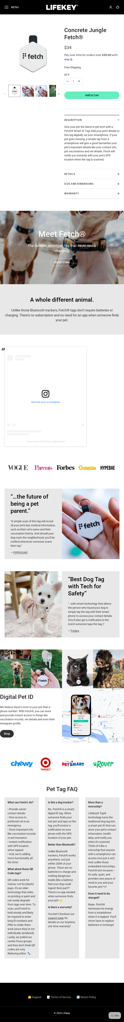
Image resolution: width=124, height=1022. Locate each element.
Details (69, 174)
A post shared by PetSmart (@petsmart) (45, 441)
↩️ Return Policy (86, 997)
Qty (67, 74)
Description (73, 120)
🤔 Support (34, 997)
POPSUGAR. (20, 552)
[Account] (110, 7)
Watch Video (62, 262)
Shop (7, 733)
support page (56, 918)
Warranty (71, 193)
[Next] (59, 94)
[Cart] (117, 7)
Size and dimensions (79, 183)
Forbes (75, 630)
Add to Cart (92, 95)
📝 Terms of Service (59, 997)
